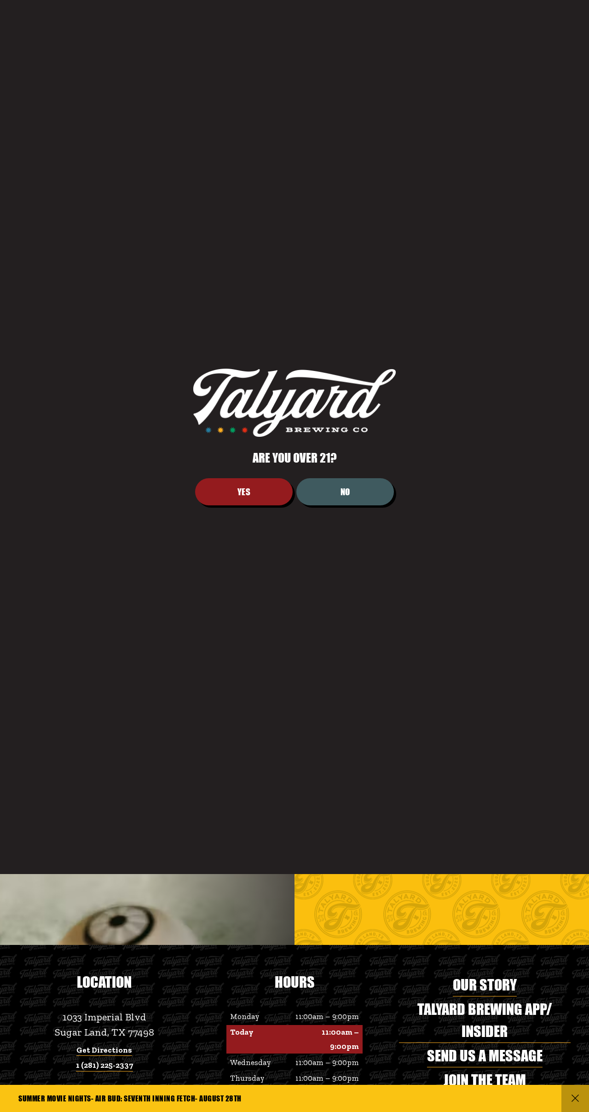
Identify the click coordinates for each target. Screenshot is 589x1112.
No (345, 610)
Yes (244, 610)
